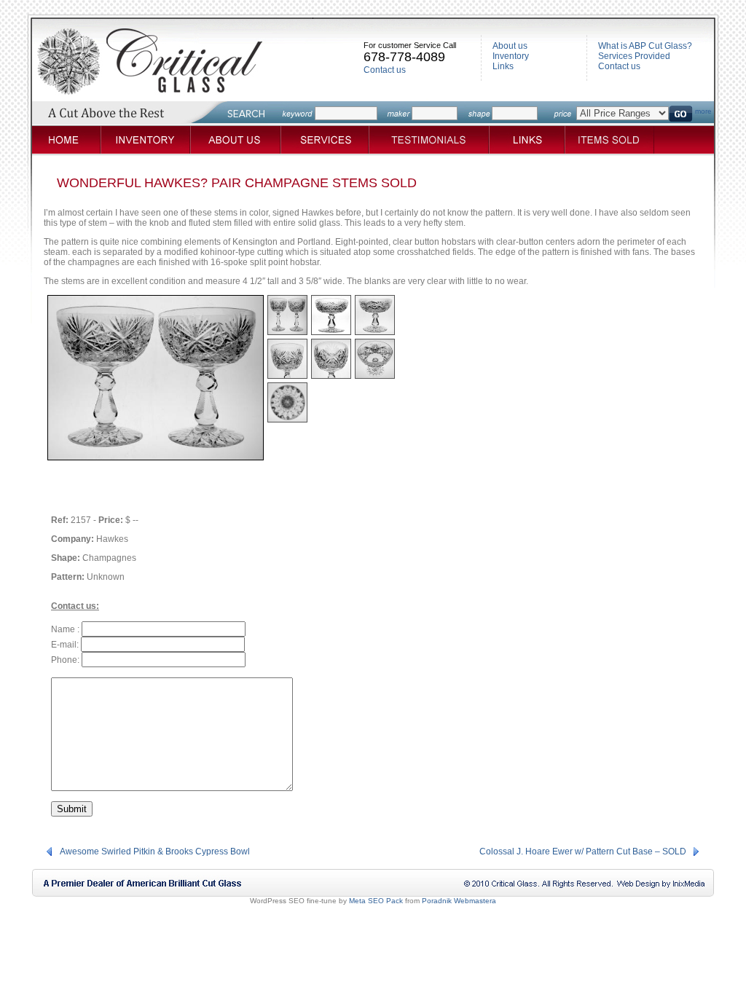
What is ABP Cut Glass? (645, 46)
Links (503, 66)
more (703, 111)
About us (509, 46)
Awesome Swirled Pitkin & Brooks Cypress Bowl (155, 851)
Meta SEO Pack (376, 901)
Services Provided (634, 56)
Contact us (385, 70)
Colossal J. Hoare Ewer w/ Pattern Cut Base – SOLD (582, 851)
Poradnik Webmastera (459, 901)
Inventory (510, 56)
